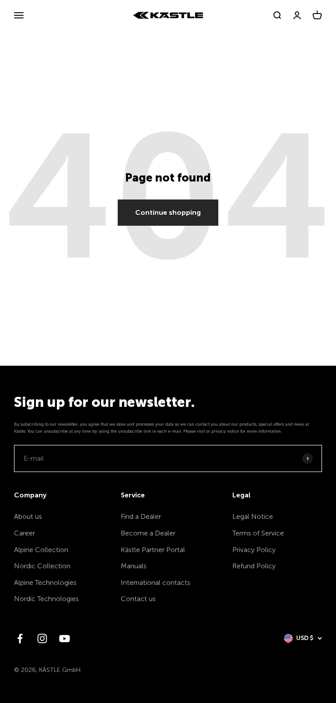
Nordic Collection (42, 566)
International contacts (155, 582)
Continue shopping (168, 212)
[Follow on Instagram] (42, 638)
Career (24, 533)
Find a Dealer (141, 516)
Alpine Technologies (45, 582)
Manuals (134, 566)
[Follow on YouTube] (64, 638)
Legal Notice (252, 516)
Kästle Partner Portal (153, 550)
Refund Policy (254, 566)
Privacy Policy (254, 550)
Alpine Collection (41, 550)
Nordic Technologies (46, 599)
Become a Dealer (148, 533)
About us (28, 516)
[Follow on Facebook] (20, 638)
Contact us (138, 599)
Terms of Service (258, 533)
